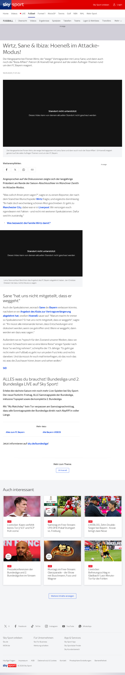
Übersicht (22, 21)
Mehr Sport (92, 13)
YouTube (70, 626)
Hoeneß (33, 315)
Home (5, 13)
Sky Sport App (70, 642)
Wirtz (39, 199)
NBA (75, 13)
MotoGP (52, 13)
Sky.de (5, 642)
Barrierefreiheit (101, 661)
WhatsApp (87, 626)
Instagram (53, 626)
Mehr (117, 21)
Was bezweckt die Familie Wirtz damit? (29, 223)
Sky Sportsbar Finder (72, 646)
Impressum (23, 661)
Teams (77, 21)
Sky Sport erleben (101, 5)
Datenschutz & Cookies (47, 661)
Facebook (22, 626)
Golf (69, 13)
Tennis (61, 13)
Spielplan (56, 21)
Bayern (53, 307)
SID (5, 368)
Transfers (106, 21)
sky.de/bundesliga (38, 443)
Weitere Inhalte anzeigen (62, 596)
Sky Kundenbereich (72, 649)
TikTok (37, 626)
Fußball (31, 13)
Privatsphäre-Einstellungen (80, 661)
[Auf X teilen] (15, 169)
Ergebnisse (44, 21)
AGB (32, 661)
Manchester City (12, 207)
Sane (42, 307)
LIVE (24, 13)
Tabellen (67, 21)
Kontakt (63, 661)
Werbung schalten (41, 646)
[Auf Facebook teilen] (6, 169)
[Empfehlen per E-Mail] (32, 169)
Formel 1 (41, 13)
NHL (82, 13)
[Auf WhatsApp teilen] (23, 169)
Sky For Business (40, 642)
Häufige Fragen (9, 661)
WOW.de (6, 646)
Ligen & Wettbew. (91, 21)
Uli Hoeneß (62, 470)
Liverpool (44, 207)
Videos (14, 13)
